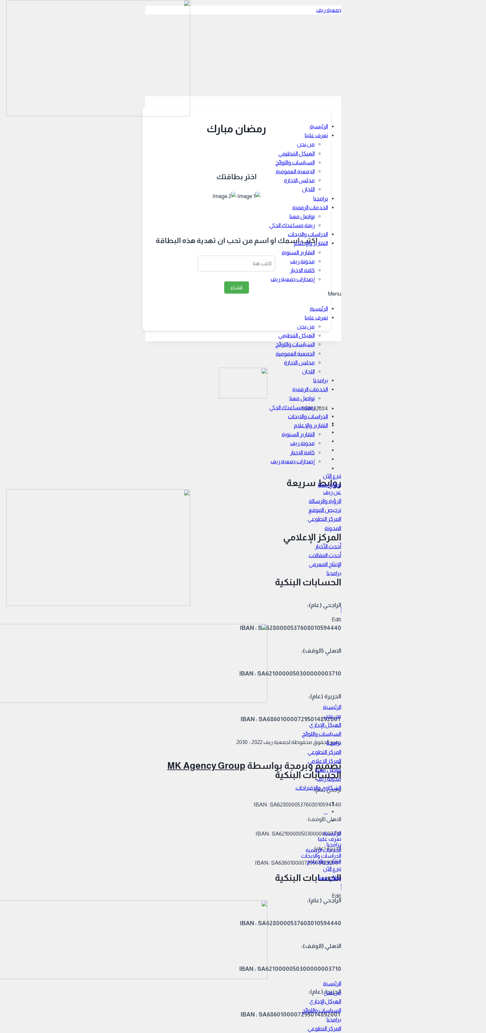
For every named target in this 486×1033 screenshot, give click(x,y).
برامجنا (320, 198)
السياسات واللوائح (295, 162)
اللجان (308, 189)
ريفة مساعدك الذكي (292, 225)
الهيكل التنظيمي (296, 153)
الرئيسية (319, 126)
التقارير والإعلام (311, 243)
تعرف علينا (316, 135)
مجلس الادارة (299, 180)
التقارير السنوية (298, 252)
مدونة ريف (302, 261)
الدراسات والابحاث (308, 234)
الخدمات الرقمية (310, 207)
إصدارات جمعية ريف (293, 279)
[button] (332, 476)
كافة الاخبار (302, 270)
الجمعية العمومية (295, 171)
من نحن (306, 144)
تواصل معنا (302, 216)
